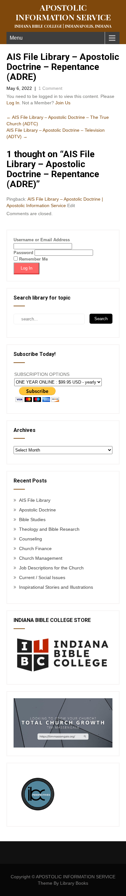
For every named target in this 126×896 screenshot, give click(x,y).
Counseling (30, 538)
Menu (16, 38)
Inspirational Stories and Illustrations (56, 587)
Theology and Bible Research (49, 529)
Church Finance (35, 548)
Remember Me (33, 259)
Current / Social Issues (42, 577)
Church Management (40, 558)
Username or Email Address (42, 239)
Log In (12, 102)
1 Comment (50, 88)
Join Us (62, 102)
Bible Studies (32, 519)
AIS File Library (34, 500)
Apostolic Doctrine (37, 509)
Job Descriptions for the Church (51, 567)
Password (23, 252)
